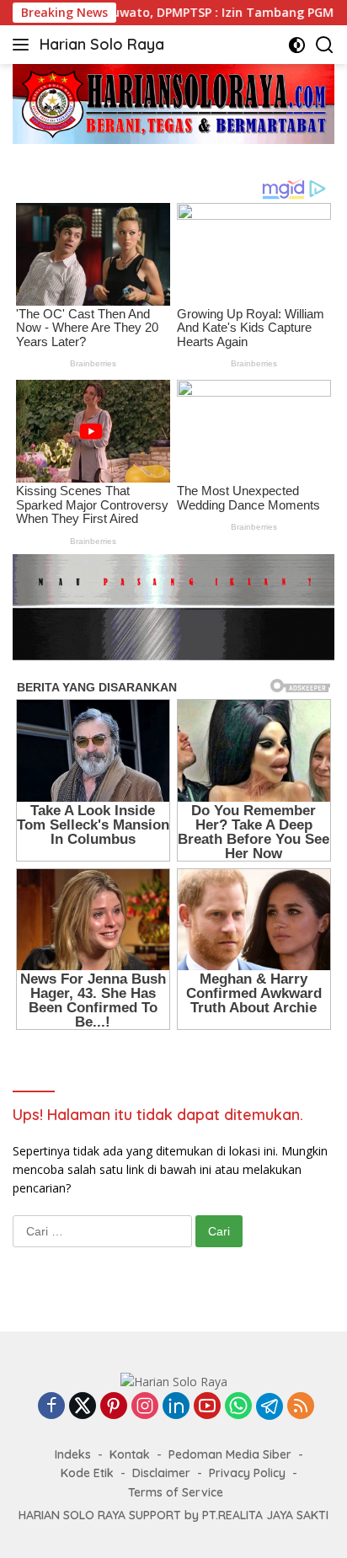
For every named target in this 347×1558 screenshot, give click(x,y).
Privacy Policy (247, 1473)
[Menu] (24, 44)
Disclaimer (161, 1473)
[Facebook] (51, 1407)
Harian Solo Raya (102, 44)
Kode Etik (87, 1473)
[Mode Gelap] (297, 45)
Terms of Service (175, 1492)
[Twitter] (82, 1407)
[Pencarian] (324, 45)
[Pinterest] (113, 1407)
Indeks (73, 1454)
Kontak (129, 1454)
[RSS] (300, 1407)
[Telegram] (269, 1406)
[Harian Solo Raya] (173, 1381)
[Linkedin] (176, 1407)
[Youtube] (207, 1407)
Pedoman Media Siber (229, 1454)
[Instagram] (144, 1407)
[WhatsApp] (238, 1407)
